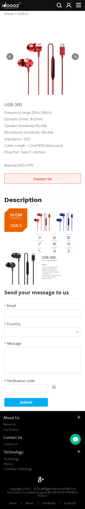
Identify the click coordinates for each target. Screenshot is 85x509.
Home (9, 14)
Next (75, 56)
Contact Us (42, 179)
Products (70, 503)
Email (10, 305)
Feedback (49, 503)
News (30, 503)
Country (12, 324)
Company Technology (17, 469)
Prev (10, 56)
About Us (9, 424)
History (8, 464)
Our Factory (11, 429)
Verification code (19, 380)
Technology (11, 459)
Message (12, 343)
